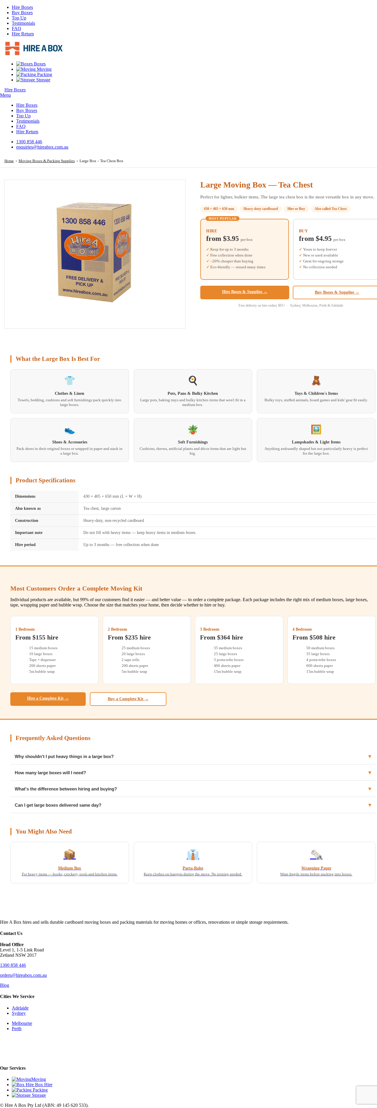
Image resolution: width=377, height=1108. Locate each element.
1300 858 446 (13, 965)
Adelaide (20, 1007)
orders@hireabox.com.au (23, 975)
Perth (17, 1028)
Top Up (19, 17)
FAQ (16, 28)
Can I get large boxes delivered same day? (193, 805)
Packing (44, 74)
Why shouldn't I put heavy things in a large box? (193, 756)
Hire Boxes (22, 7)
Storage (42, 79)
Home (9, 161)
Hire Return (23, 33)
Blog (4, 985)
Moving (44, 69)
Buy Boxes (22, 12)
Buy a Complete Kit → (128, 699)
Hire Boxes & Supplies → (244, 292)
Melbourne (22, 1023)
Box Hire (43, 1084)
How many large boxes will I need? (193, 772)
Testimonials (23, 23)
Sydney (19, 1013)
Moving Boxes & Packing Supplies (47, 161)
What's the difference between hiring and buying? (193, 789)
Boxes (39, 63)
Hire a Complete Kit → (48, 698)
